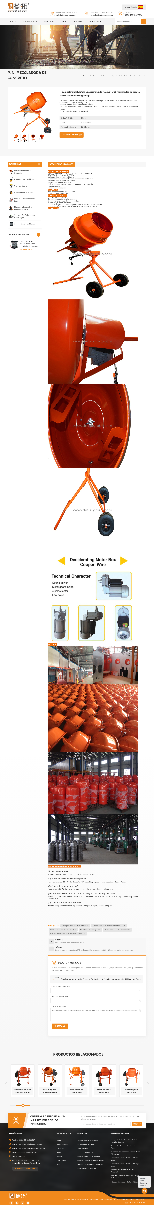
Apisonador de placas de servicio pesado (123, 1147)
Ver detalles (25, 249)
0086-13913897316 (133, 15)
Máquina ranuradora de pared (24, 200)
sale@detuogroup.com (66, 15)
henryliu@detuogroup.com (102, 15)
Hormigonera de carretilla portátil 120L (75, 926)
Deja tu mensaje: (59, 1006)
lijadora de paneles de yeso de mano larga (124, 1159)
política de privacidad (137, 1199)
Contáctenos (95, 22)
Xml (126, 1199)
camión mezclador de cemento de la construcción (67, 934)
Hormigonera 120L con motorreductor (117, 930)
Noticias (78, 22)
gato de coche (20, 186)
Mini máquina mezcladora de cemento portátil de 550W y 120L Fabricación (23, 1091)
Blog (58, 1164)
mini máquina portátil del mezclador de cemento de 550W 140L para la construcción (50, 1091)
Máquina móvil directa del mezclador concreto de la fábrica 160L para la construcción (77, 1091)
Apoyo (64, 22)
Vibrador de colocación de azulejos (24, 216)
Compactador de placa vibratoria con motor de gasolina (125, 1141)
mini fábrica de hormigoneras (90, 930)
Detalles (22, 1095)
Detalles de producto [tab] (61, 164)
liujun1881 (22, 1156)
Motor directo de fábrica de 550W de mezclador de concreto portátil (29, 243)
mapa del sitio (119, 1199)
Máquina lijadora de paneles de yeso (23, 208)
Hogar (13, 22)
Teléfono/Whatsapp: (60, 997)
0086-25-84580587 (27, 1140)
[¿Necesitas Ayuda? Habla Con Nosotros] (144, 1191)
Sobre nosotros (30, 22)
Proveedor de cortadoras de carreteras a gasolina (125, 1153)
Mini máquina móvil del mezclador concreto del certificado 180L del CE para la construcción (104, 1091)
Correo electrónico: (61, 987)
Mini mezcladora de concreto (99, 76)
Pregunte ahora (70, 135)
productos (49, 22)
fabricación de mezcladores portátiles (63, 930)
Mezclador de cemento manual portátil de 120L (109, 926)
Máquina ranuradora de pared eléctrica (125, 1182)
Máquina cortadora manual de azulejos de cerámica (125, 1177)
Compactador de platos (24, 179)
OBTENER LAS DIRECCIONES (24, 1169)
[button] (38, 235)
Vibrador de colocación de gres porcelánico (122, 1171)
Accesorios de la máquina (25, 224)
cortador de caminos (23, 192)
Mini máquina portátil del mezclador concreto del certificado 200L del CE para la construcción (131, 1091)
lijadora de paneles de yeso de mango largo (125, 1165)
